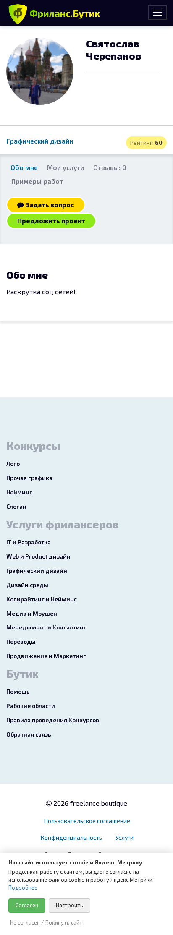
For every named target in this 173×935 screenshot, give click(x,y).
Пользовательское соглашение (87, 820)
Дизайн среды (27, 584)
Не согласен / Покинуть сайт (46, 922)
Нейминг (19, 492)
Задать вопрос (49, 205)
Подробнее (22, 887)
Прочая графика (29, 477)
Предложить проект (51, 221)
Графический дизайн (39, 141)
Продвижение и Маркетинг (46, 655)
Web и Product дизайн (38, 556)
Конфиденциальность (71, 837)
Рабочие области (30, 705)
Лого (13, 463)
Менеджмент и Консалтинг (46, 627)
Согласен (27, 905)
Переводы (21, 641)
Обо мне (24, 167)
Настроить (69, 905)
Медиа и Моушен (31, 613)
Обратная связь (28, 734)
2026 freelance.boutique (89, 803)
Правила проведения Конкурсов (52, 719)
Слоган (16, 506)
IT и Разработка (28, 542)
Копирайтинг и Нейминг (41, 599)
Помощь (18, 691)
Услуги (124, 837)
